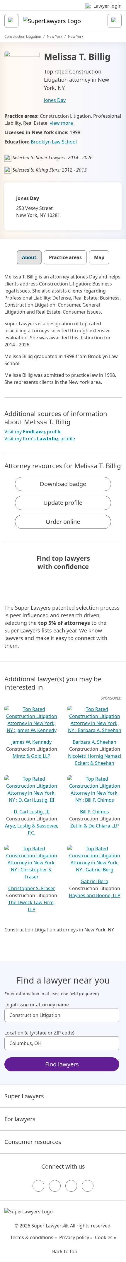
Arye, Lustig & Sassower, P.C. (31, 829)
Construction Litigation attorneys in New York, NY (59, 929)
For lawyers (19, 1119)
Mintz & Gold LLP (31, 756)
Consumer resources (32, 1142)
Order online (63, 522)
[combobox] (61, 1015)
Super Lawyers (24, 1096)
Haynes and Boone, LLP (94, 895)
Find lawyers (62, 1064)
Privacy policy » (76, 1237)
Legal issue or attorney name (36, 1004)
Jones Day (55, 100)
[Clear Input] (112, 1015)
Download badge (63, 484)
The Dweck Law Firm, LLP (31, 906)
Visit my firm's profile (39, 438)
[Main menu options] (11, 21)
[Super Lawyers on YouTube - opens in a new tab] (71, 1186)
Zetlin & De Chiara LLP (94, 825)
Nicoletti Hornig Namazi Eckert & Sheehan (94, 759)
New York (54, 36)
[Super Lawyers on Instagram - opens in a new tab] (55, 1186)
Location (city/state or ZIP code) (39, 1033)
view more (61, 123)
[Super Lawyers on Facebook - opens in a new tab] (38, 1186)
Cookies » (105, 1237)
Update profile (62, 503)
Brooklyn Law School (54, 141)
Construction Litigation (22, 36)
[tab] (29, 257)
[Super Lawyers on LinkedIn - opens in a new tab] (87, 1186)
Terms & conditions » (33, 1237)
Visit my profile (33, 431)
